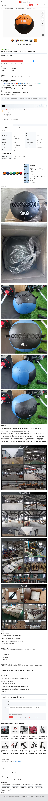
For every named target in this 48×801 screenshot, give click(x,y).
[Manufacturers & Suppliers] (24, 2)
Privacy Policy (41, 796)
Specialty (37, 766)
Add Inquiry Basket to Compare (24, 44)
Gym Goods (38, 784)
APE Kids (14, 768)
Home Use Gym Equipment (31, 779)
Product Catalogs (17, 761)
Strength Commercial (5, 768)
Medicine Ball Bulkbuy (6, 790)
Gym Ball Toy (30, 787)
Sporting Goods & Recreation (8, 8)
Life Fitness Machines (6, 779)
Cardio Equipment (38, 764)
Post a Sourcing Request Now (35, 717)
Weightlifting (15, 764)
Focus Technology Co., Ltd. (16, 796)
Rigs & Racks (3, 764)
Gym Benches (3, 766)
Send (11, 717)
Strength (25, 764)
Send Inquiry (12, 61)
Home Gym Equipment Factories (28, 784)
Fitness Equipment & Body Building (20, 8)
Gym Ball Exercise (15, 787)
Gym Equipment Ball (5, 787)
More (2, 792)
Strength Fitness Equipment (31, 8)
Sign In (3, 119)
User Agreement (30, 796)
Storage (25, 766)
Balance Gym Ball (38, 787)
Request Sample (21, 63)
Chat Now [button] (36, 61)
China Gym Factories (16, 784)
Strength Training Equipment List (18, 779)
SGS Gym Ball (23, 787)
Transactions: (19, 109)
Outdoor (25, 768)
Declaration (36, 796)
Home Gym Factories (6, 784)
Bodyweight (15, 766)
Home (2, 8)
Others (36, 768)
